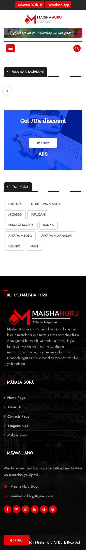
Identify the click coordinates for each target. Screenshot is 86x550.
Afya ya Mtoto (20, 235)
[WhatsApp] (25, 510)
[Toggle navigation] (10, 48)
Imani (34, 246)
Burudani (38, 214)
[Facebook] (7, 510)
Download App (58, 4)
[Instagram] (53, 510)
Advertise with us (30, 4)
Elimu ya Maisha (21, 225)
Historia (15, 204)
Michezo (15, 214)
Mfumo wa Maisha (45, 204)
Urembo (14, 246)
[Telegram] (44, 510)
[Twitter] (16, 510)
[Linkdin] (34, 510)
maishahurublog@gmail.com (32, 496)
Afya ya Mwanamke (56, 235)
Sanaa (48, 225)
